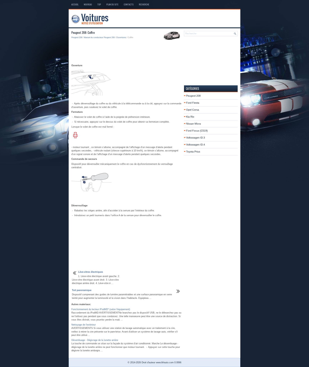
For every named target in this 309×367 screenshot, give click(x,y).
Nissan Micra (193, 123)
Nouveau (88, 4)
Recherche (144, 4)
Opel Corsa (192, 109)
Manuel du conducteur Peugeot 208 (99, 37)
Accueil (75, 4)
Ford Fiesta (192, 102)
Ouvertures (121, 37)
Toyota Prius (193, 151)
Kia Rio (190, 116)
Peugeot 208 (76, 37)
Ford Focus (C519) (197, 130)
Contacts (129, 4)
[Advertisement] (126, 51)
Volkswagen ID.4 (195, 144)
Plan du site (112, 4)
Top (99, 4)
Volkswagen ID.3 (195, 137)
